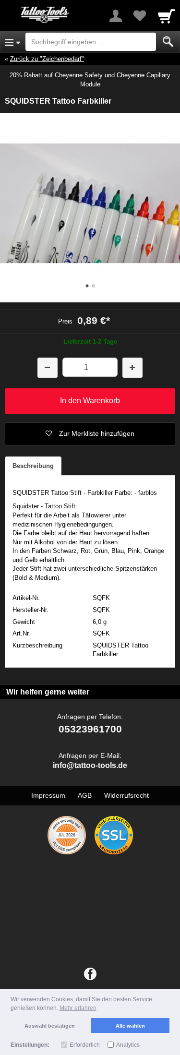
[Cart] (166, 16)
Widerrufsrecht (126, 795)
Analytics (128, 1045)
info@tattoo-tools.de (90, 765)
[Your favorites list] (140, 16)
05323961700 (90, 728)
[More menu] (116, 16)
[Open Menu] (12, 41)
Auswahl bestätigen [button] (49, 1026)
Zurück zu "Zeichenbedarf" (47, 58)
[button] (90, 433)
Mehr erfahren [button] (78, 1008)
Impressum (48, 795)
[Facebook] (90, 974)
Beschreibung (33, 465)
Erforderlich (85, 1045)
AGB (85, 795)
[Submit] (168, 42)
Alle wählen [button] (130, 1026)
